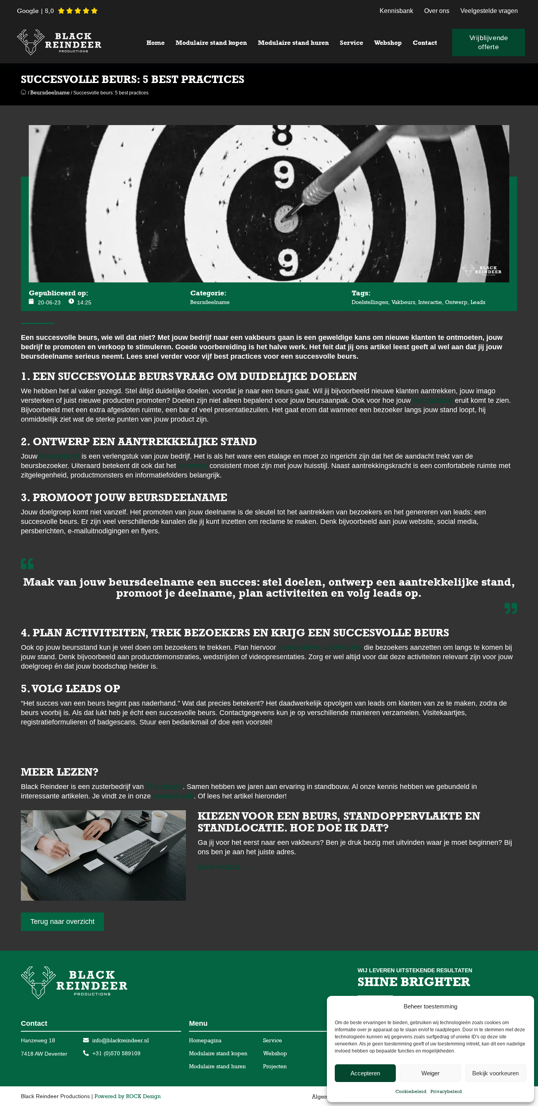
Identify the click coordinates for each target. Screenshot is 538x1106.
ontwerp (193, 465)
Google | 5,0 (35, 11)
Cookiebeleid (411, 1091)
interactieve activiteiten (320, 647)
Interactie (430, 302)
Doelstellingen (370, 302)
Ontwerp (456, 302)
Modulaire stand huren (293, 42)
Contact (425, 42)
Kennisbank (396, 10)
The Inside (164, 786)
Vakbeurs (403, 302)
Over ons (436, 10)
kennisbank (173, 795)
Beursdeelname (50, 92)
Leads (478, 302)
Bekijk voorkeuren (495, 1073)
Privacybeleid (446, 1091)
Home (156, 42)
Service (351, 42)
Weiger (430, 1073)
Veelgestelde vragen (489, 10)
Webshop (388, 42)
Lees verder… (223, 866)
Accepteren (365, 1073)
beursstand (433, 400)
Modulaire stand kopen (211, 42)
